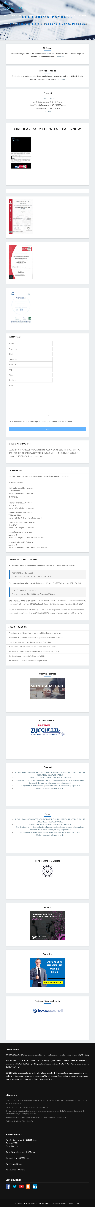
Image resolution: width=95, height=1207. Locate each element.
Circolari (48, 767)
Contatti (6, 24)
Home (5, 15)
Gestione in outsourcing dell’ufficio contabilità (27, 656)
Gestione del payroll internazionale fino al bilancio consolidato (34, 651)
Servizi (50, 15)
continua (60, 56)
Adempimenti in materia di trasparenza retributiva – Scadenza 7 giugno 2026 (50, 785)
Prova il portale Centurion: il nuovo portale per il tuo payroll (32, 647)
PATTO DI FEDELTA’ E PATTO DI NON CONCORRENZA (50, 777)
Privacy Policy (70, 15)
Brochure (82, 15)
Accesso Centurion (18, 15)
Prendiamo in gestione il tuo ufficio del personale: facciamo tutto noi (36, 637)
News (59, 15)
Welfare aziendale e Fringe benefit (49, 788)
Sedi (15, 24)
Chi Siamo (41, 15)
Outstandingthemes (58, 1203)
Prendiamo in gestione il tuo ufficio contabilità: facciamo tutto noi (35, 633)
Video (31, 15)
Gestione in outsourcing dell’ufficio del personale (28, 660)
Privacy (77, 1203)
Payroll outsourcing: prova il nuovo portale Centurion (30, 642)
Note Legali (34, 422)
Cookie (70, 1203)
